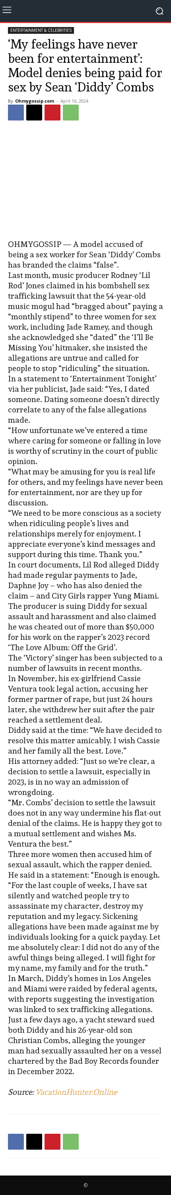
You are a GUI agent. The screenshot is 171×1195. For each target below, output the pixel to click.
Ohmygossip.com (34, 101)
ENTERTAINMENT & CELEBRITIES (41, 30)
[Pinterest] (52, 112)
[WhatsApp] (71, 112)
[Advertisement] (85, 181)
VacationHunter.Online (76, 1092)
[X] (34, 112)
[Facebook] (16, 112)
